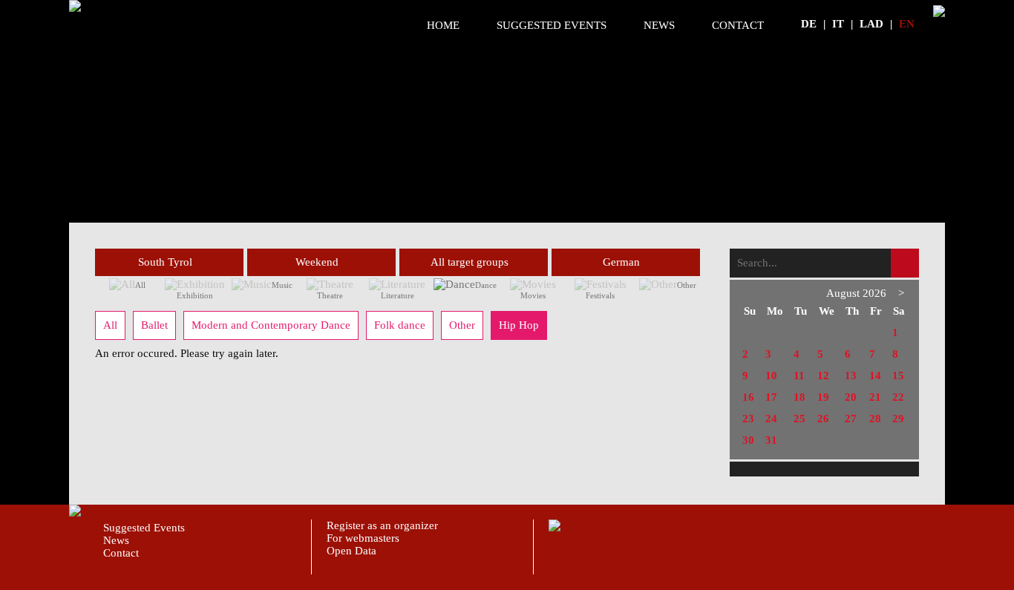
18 (799, 397)
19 (823, 397)
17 (771, 397)
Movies (533, 295)
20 (851, 397)
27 (851, 419)
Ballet (154, 325)
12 (823, 375)
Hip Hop (519, 325)
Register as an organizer (382, 525)
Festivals (600, 295)
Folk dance (399, 325)
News (659, 25)
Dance (486, 285)
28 (875, 419)
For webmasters (363, 538)
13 (851, 375)
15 (898, 375)
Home (443, 25)
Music (282, 285)
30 (748, 440)
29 (898, 419)
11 (799, 375)
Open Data (351, 551)
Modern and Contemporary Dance (271, 325)
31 (771, 440)
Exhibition (195, 295)
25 (799, 419)
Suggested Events (551, 25)
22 (898, 397)
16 (748, 397)
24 (771, 419)
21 (875, 397)
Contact (738, 25)
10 (771, 375)
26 (823, 419)
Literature (397, 295)
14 (875, 375)
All (140, 285)
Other (686, 285)
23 (748, 419)
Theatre (330, 295)
